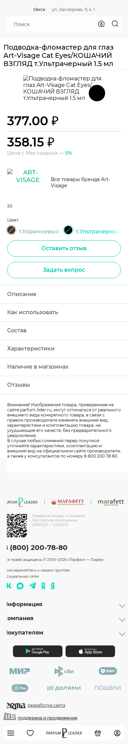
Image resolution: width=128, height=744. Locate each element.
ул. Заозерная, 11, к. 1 (73, 9)
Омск (39, 9)
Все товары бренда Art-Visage (80, 182)
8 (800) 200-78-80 (35, 547)
